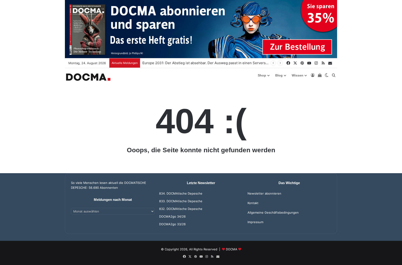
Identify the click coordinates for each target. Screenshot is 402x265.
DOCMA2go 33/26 (172, 224)
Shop (262, 75)
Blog (279, 75)
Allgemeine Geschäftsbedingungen (273, 212)
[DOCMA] (88, 77)
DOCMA (231, 249)
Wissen (297, 75)
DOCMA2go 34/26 (172, 216)
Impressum (255, 222)
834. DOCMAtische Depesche (180, 193)
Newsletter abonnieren (264, 193)
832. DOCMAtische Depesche (180, 209)
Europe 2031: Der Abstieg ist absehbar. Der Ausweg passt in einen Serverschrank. (210, 63)
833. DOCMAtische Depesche (180, 201)
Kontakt (253, 203)
